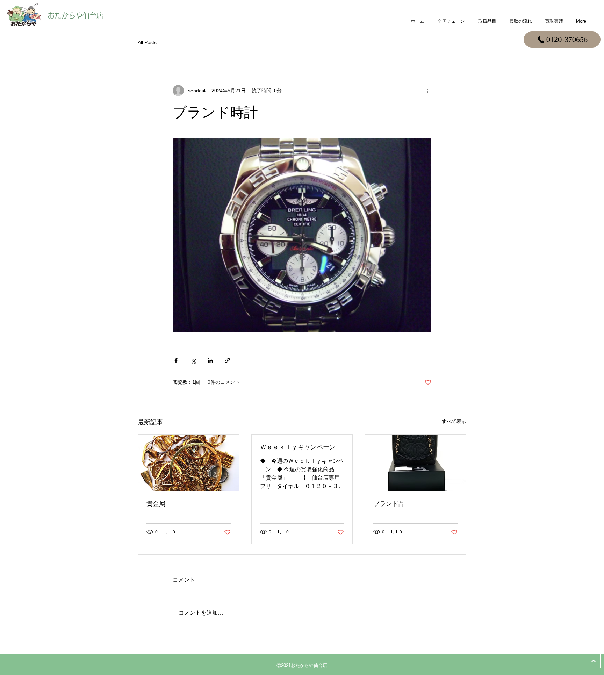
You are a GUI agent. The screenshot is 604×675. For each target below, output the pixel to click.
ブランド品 (389, 503)
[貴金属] (188, 463)
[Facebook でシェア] (176, 360)
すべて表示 (454, 421)
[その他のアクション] (427, 90)
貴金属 (155, 503)
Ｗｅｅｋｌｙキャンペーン (298, 447)
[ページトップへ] (594, 661)
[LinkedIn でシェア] (210, 360)
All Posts (147, 42)
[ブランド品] (415, 463)
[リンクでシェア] (227, 360)
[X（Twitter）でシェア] (193, 360)
